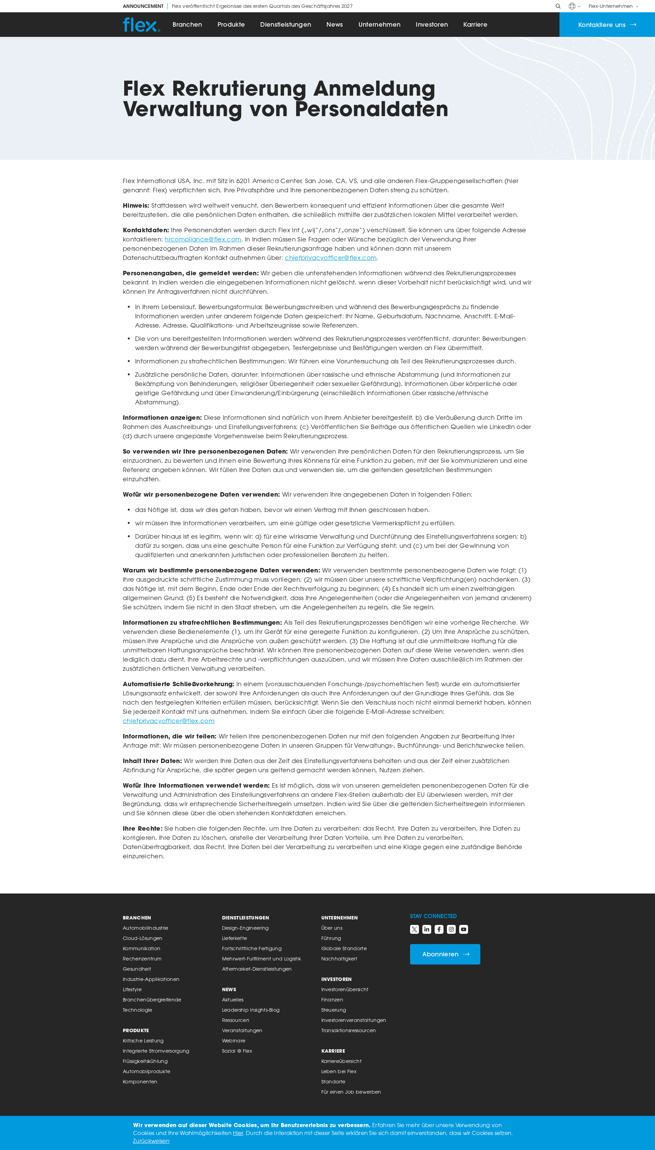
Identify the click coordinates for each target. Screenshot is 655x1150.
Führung (331, 938)
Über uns (332, 928)
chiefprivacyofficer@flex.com (331, 257)
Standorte (333, 1081)
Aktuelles (233, 999)
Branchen (187, 24)
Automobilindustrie (146, 928)
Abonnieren (440, 954)
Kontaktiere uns (602, 25)
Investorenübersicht (345, 989)
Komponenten (140, 1081)
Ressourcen (235, 1020)
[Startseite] (141, 24)
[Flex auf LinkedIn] (426, 929)
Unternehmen (380, 24)
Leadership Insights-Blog (251, 1010)
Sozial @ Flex (237, 1051)
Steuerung (333, 1010)
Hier (238, 1133)
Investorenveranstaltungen (354, 1020)
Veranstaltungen (242, 1030)
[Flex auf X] (414, 929)
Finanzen (332, 999)
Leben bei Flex (338, 1071)
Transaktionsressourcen (348, 1030)
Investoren (432, 24)
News (334, 24)
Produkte (231, 24)
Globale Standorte (344, 948)
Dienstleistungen (285, 24)
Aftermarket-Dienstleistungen (257, 969)
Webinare (234, 1040)
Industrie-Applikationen (151, 979)
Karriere (475, 24)
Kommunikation (141, 948)
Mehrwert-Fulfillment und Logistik (261, 958)
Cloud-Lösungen (142, 938)
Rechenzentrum (142, 958)
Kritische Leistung (143, 1040)
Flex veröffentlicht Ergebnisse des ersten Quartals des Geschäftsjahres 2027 (238, 6)
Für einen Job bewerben (351, 1092)
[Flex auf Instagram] (451, 929)
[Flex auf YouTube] (463, 929)
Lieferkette (234, 938)
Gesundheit (137, 969)
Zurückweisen (151, 1140)
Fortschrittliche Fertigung (251, 948)
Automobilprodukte (146, 1071)
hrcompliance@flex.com (203, 239)
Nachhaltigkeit (339, 958)
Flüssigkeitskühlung (145, 1061)
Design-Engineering (245, 928)
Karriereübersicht (341, 1061)
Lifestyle (132, 989)
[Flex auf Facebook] (439, 929)
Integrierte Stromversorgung (156, 1051)
